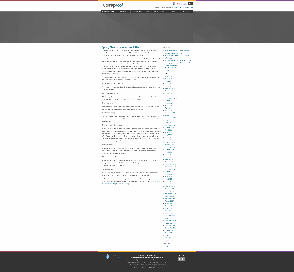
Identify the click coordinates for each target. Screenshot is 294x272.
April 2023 (168, 108)
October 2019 (170, 196)
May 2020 (168, 179)
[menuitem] (109, 11)
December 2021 (170, 147)
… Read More (161, 267)
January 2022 (169, 145)
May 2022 (168, 135)
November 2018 (170, 223)
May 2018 (168, 235)
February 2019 (170, 216)
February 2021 (170, 159)
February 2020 (170, 186)
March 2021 (169, 157)
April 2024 (168, 83)
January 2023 (169, 115)
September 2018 (171, 228)
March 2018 (169, 240)
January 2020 (169, 189)
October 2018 (170, 225)
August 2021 (169, 149)
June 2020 (168, 176)
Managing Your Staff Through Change (178, 60)
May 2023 (168, 105)
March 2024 (169, 86)
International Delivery (137, 11)
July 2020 (168, 174)
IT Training (172, 11)
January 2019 (169, 218)
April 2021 (168, 154)
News (167, 246)
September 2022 (171, 125)
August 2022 (169, 127)
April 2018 (168, 238)
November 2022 (170, 120)
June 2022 (168, 132)
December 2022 (170, 118)
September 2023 (171, 98)
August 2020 (169, 171)
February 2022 (170, 142)
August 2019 (169, 201)
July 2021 (168, 152)
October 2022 (170, 123)
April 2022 (168, 137)
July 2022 (168, 130)
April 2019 (168, 211)
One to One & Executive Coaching (155, 11)
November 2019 (170, 194)
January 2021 (169, 162)
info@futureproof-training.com (182, 7)
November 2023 (170, 93)
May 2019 (168, 208)
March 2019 (169, 213)
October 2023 (170, 96)
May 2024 (168, 81)
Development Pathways (108, 11)
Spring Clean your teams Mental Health (122, 47)
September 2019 (171, 198)
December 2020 (170, 164)
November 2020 (170, 167)
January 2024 (169, 91)
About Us (185, 11)
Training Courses (123, 11)
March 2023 (169, 110)
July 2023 (168, 103)
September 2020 (171, 169)
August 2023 (169, 101)
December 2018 (170, 220)
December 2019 (170, 191)
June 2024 (168, 78)
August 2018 (169, 230)
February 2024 (170, 88)
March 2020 (169, 184)
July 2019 (168, 203)
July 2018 (168, 233)
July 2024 (168, 76)
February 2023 (170, 113)
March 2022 (169, 140)
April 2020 (168, 181)
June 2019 (168, 206)
